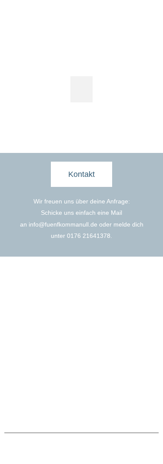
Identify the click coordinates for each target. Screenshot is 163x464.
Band (17, 352)
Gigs (16, 366)
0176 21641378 (88, 235)
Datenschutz (100, 411)
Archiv (18, 380)
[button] (81, 89)
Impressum (62, 411)
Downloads (103, 366)
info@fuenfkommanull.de (63, 224)
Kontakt (98, 352)
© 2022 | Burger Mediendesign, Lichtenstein (81, 447)
